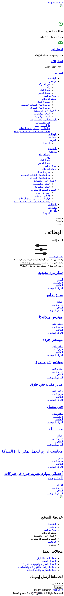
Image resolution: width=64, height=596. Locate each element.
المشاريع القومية (41, 113)
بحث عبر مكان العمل (52, 265)
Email (59, 583)
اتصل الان (57, 61)
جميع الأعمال (43, 101)
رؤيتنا (47, 87)
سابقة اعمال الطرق (40, 107)
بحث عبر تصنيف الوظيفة (50, 259)
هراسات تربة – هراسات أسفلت (34, 128)
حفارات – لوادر (42, 122)
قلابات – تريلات (42, 125)
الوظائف (52, 134)
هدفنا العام (44, 90)
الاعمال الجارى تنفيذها (45, 110)
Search (59, 218)
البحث (60, 240)
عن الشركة (44, 84)
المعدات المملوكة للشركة (43, 119)
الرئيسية (52, 78)
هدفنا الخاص (44, 93)
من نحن (53, 81)
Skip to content (55, 2)
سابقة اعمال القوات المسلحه (35, 104)
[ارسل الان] (60, 43)
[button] (48, 256)
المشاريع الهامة (42, 116)
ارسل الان (56, 49)
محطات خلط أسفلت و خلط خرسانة (32, 131)
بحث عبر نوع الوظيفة (52, 262)
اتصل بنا (52, 137)
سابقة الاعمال (49, 99)
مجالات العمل (50, 96)
